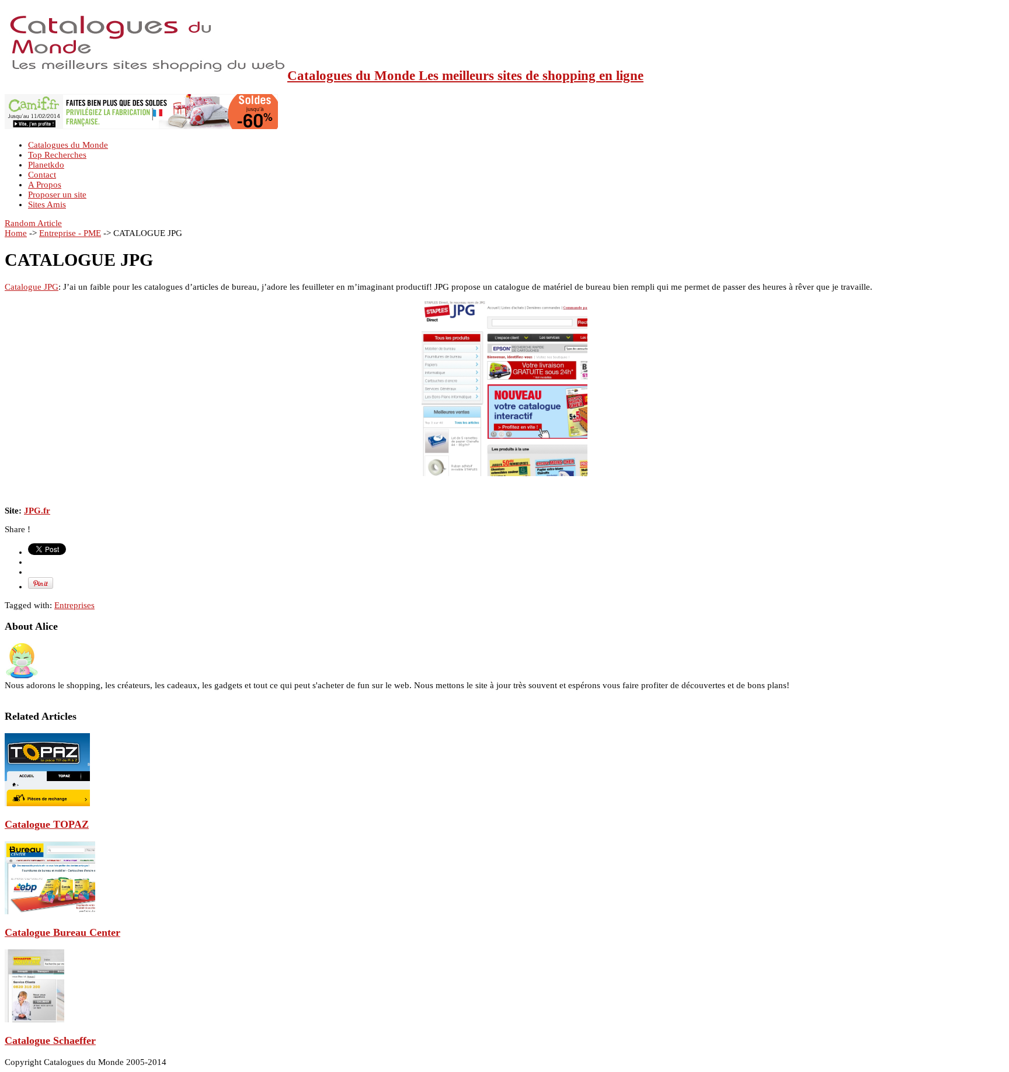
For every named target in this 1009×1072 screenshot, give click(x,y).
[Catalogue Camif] (141, 126)
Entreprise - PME (70, 233)
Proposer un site (57, 194)
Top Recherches (57, 154)
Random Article (33, 223)
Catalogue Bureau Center (62, 932)
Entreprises (74, 605)
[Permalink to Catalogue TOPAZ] (47, 803)
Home (16, 233)
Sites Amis (47, 204)
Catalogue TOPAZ (47, 824)
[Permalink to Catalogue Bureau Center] (50, 911)
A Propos (44, 184)
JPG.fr (37, 510)
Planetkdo (46, 164)
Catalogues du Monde (68, 145)
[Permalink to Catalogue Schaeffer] (34, 1019)
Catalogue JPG (31, 287)
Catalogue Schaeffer (50, 1040)
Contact (42, 174)
